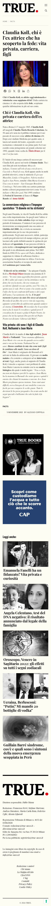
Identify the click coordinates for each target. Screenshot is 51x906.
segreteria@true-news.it (32, 837)
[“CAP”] (24, 502)
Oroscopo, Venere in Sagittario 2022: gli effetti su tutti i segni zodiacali (23, 663)
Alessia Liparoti (15, 814)
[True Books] (23, 473)
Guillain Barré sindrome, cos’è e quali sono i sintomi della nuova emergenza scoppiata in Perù (25, 750)
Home (5, 21)
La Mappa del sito (25, 872)
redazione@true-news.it (22, 825)
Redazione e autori (25, 866)
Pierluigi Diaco (16, 273)
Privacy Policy (25, 884)
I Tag (25, 878)
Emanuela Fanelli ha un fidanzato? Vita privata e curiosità (22, 574)
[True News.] (20, 8)
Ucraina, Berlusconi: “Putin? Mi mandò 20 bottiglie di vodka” (20, 706)
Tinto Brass (34, 150)
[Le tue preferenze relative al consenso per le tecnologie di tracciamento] (46, 901)
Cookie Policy (25, 887)
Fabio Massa (28, 802)
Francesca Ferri (20, 808)
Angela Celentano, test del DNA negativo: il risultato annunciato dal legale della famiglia (25, 618)
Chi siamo (25, 869)
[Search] (46, 10)
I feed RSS (25, 875)
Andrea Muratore (11, 811)
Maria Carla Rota (28, 811)
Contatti (25, 881)
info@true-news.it (11, 854)
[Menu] (46, 5)
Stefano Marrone (36, 808)
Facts (12, 21)
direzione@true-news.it (14, 828)
